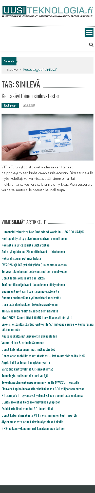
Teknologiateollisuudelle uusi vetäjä (25, 375)
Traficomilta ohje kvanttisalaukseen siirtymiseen (33, 284)
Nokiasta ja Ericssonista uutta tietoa (25, 245)
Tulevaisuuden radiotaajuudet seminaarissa (30, 310)
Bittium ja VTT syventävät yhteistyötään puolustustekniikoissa (42, 395)
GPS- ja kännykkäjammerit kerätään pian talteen (33, 428)
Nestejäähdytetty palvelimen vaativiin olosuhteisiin (34, 238)
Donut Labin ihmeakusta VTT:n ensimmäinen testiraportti (39, 415)
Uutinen (10, 105)
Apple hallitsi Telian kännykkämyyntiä (26, 362)
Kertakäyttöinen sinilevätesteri (31, 96)
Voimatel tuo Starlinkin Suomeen (23, 342)
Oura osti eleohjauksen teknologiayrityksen (30, 304)
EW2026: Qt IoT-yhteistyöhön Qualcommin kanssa (34, 264)
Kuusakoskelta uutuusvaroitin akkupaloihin (29, 336)
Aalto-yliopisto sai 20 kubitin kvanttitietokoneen (33, 251)
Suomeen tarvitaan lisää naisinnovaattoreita (30, 291)
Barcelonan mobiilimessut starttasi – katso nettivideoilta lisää (43, 355)
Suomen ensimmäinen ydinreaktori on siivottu (31, 297)
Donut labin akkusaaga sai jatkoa (23, 277)
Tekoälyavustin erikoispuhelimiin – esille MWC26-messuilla (40, 382)
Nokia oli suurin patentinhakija (21, 258)
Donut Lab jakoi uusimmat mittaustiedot (28, 349)
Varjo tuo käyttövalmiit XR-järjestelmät (27, 369)
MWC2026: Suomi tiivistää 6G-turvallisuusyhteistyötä (37, 317)
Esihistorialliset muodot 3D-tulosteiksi (27, 408)
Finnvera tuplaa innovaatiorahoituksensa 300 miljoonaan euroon (43, 388)
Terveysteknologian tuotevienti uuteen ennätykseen (35, 271)
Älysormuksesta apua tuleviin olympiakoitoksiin (32, 421)
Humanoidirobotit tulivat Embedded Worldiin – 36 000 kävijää (43, 231)
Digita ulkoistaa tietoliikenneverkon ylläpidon (31, 401)
